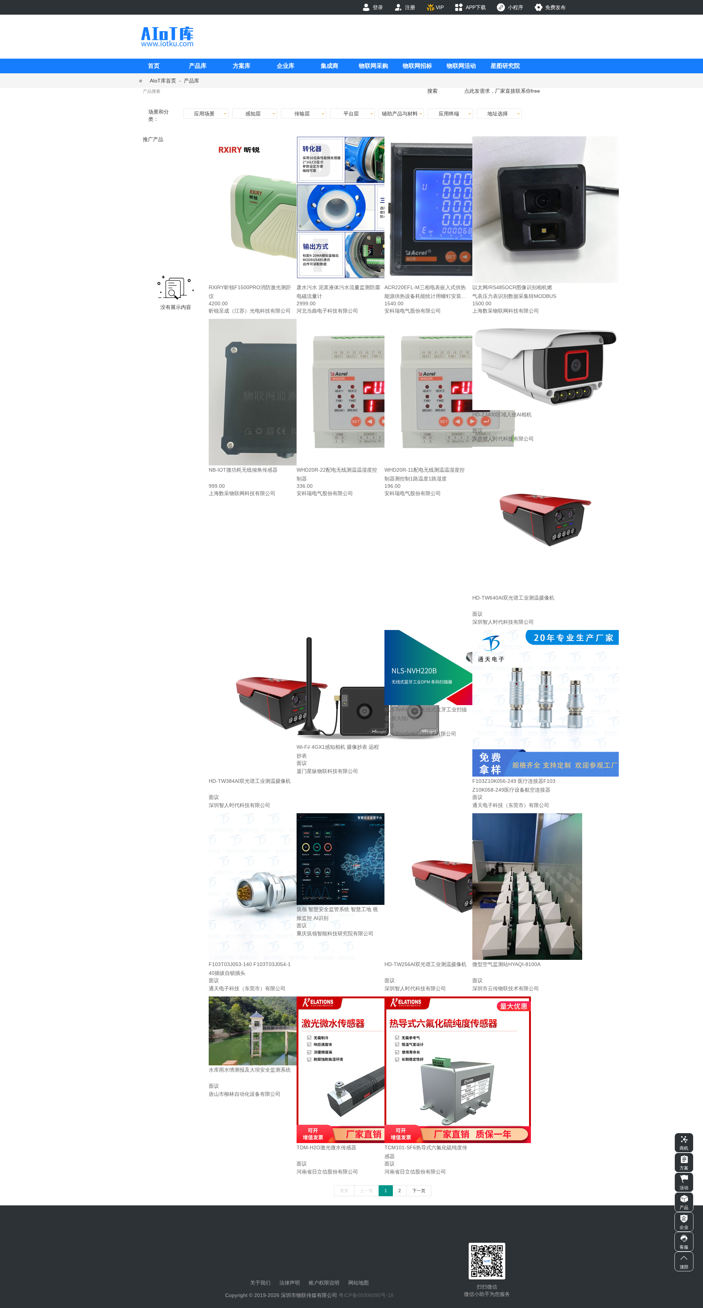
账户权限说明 (324, 1283)
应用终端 (449, 114)
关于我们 (260, 1283)
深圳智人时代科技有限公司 (503, 439)
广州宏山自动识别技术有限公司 (420, 734)
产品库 (198, 66)
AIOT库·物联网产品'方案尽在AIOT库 (167, 36)
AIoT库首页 (163, 81)
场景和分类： (158, 115)
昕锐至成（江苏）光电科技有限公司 (250, 311)
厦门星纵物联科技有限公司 (327, 771)
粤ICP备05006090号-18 (366, 1295)
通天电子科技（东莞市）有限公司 (510, 805)
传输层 (302, 114)
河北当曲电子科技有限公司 (327, 311)
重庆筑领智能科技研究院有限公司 (335, 933)
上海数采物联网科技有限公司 (505, 311)
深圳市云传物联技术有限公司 (505, 988)
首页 (154, 66)
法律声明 (289, 1283)
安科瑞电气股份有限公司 (412, 311)
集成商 (329, 66)
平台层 (351, 114)
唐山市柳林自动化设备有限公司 (244, 1094)
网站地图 (358, 1283)
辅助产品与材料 (400, 114)
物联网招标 (417, 66)
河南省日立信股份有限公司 (327, 1172)
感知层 (253, 114)
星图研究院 (505, 66)
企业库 (285, 66)
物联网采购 (373, 66)
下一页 (418, 1190)
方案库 (241, 66)
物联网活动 (461, 66)
